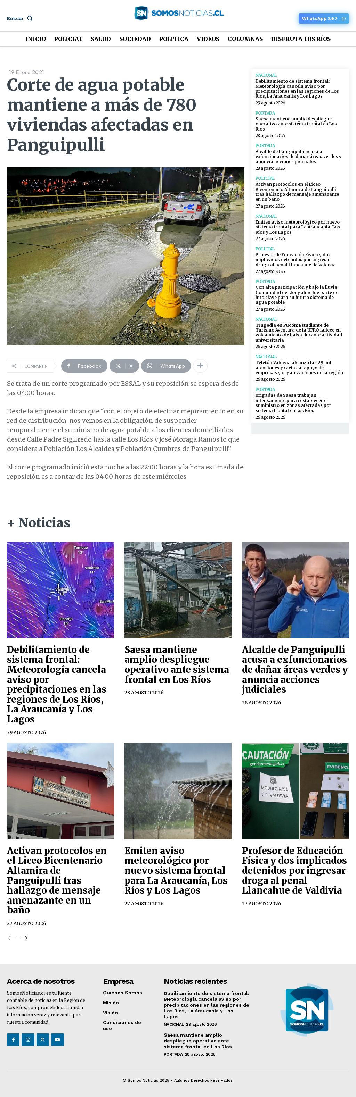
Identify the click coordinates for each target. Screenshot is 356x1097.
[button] (21, 18)
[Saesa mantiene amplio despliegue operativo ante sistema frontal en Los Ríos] (178, 590)
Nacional (266, 75)
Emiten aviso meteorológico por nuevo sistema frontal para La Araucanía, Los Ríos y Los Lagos (298, 227)
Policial (265, 178)
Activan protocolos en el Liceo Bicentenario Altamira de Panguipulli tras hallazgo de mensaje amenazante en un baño (297, 192)
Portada (265, 113)
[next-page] (24, 938)
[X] (43, 1039)
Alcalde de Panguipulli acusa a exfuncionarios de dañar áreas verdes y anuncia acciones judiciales (298, 156)
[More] (200, 366)
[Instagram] (28, 1039)
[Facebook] (13, 1039)
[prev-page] (11, 938)
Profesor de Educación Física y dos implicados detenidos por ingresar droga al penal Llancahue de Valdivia (296, 259)
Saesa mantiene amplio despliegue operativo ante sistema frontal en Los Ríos (296, 124)
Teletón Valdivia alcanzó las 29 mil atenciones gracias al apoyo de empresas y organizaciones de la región (299, 367)
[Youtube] (57, 1039)
